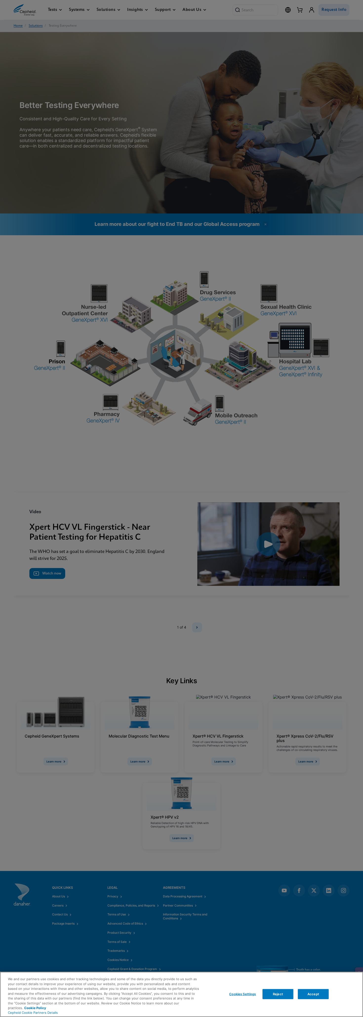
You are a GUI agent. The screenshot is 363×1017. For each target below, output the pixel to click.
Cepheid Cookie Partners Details (33, 1013)
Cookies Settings (242, 994)
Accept (313, 994)
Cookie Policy (35, 1008)
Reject (278, 994)
